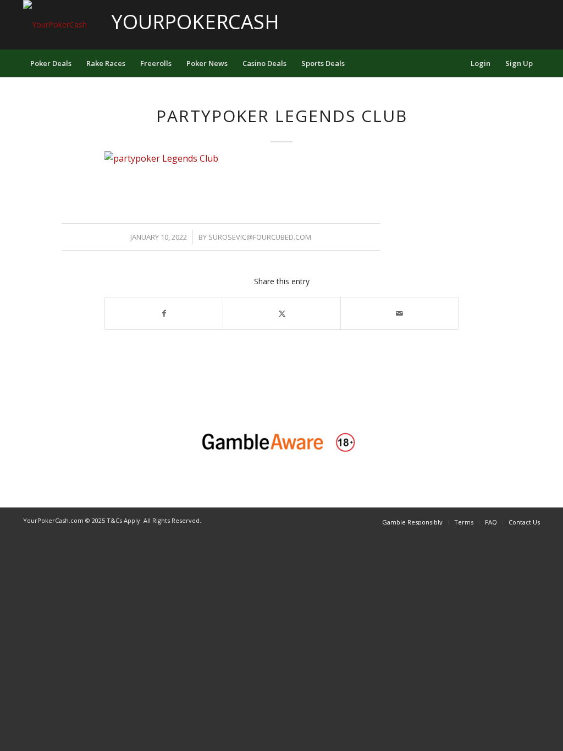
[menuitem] (51, 63)
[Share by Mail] (399, 313)
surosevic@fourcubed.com (259, 237)
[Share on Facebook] (164, 313)
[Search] (456, 63)
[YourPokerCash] (55, 24)
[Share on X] (281, 313)
